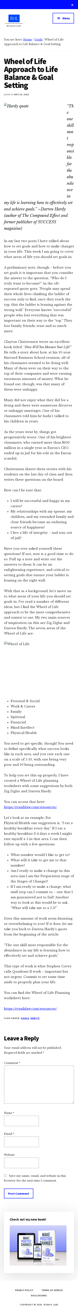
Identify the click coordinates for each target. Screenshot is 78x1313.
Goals (25, 1018)
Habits (35, 1018)
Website (9, 1155)
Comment (12, 1063)
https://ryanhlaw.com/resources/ (30, 807)
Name (9, 1113)
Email (9, 1134)
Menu (66, 18)
